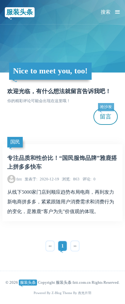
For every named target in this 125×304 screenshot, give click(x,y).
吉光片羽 (84, 293)
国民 (15, 141)
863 (70, 179)
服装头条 (19, 12)
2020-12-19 (42, 179)
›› (74, 245)
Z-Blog (57, 293)
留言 (106, 114)
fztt (19, 179)
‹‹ (50, 245)
